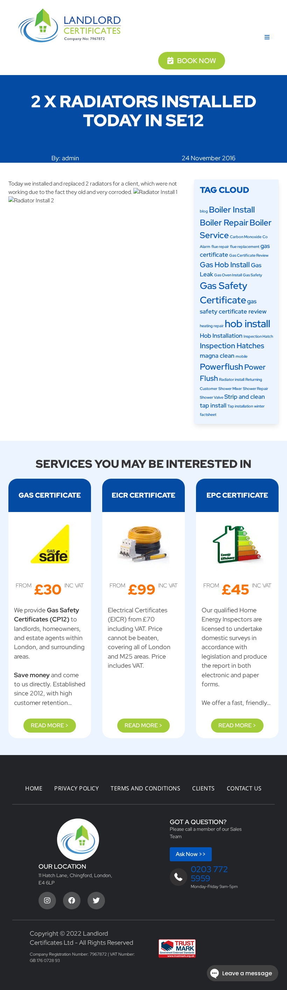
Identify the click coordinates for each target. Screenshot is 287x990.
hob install (247, 323)
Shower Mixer (230, 388)
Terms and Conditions (145, 788)
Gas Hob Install (225, 264)
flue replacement (244, 246)
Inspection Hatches (232, 345)
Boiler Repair (224, 222)
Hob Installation (221, 335)
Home (33, 788)
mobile (241, 356)
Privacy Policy (76, 788)
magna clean (217, 355)
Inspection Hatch (258, 336)
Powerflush (221, 366)
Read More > (50, 725)
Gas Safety (252, 274)
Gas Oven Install (228, 274)
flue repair (220, 246)
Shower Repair (255, 388)
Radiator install (231, 379)
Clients (203, 788)
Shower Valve (211, 397)
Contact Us (244, 788)
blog (204, 211)
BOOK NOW (196, 60)
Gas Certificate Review (248, 255)
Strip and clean (244, 396)
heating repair (212, 325)
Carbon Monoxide (245, 236)
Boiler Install (232, 209)
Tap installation (240, 406)
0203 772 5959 (209, 874)
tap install (213, 405)
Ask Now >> (191, 854)
